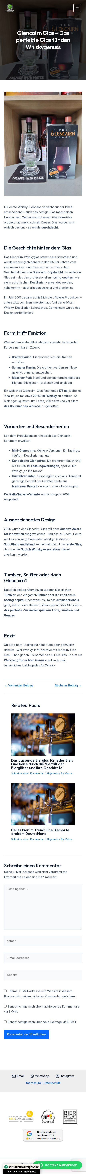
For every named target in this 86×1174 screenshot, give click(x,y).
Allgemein (52, 773)
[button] (57, 1165)
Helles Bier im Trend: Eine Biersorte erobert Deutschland (40, 832)
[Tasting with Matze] (10, 8)
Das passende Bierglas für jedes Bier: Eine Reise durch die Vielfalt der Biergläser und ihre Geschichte (42, 764)
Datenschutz (52, 1083)
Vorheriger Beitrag (18, 685)
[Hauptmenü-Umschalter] (77, 8)
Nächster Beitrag (68, 685)
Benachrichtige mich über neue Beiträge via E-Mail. (42, 1022)
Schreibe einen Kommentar (27, 773)
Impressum (33, 1083)
